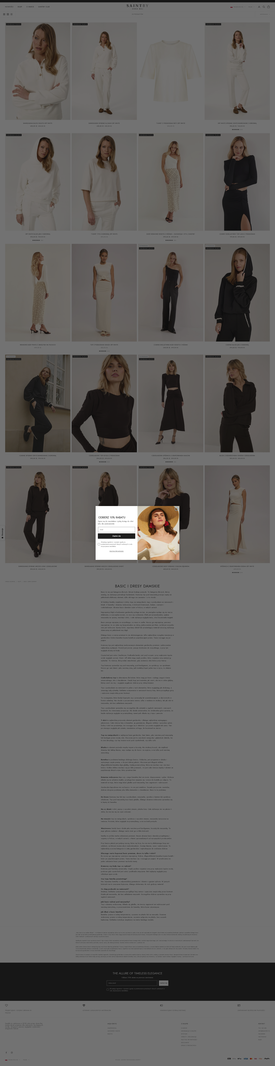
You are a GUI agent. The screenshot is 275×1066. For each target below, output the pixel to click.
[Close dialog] (176, 509)
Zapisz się (116, 536)
